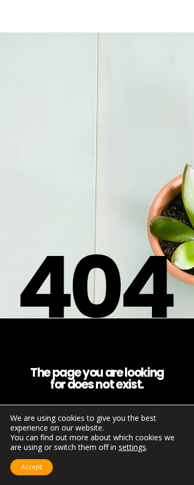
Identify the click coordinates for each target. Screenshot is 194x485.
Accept (31, 467)
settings (132, 447)
